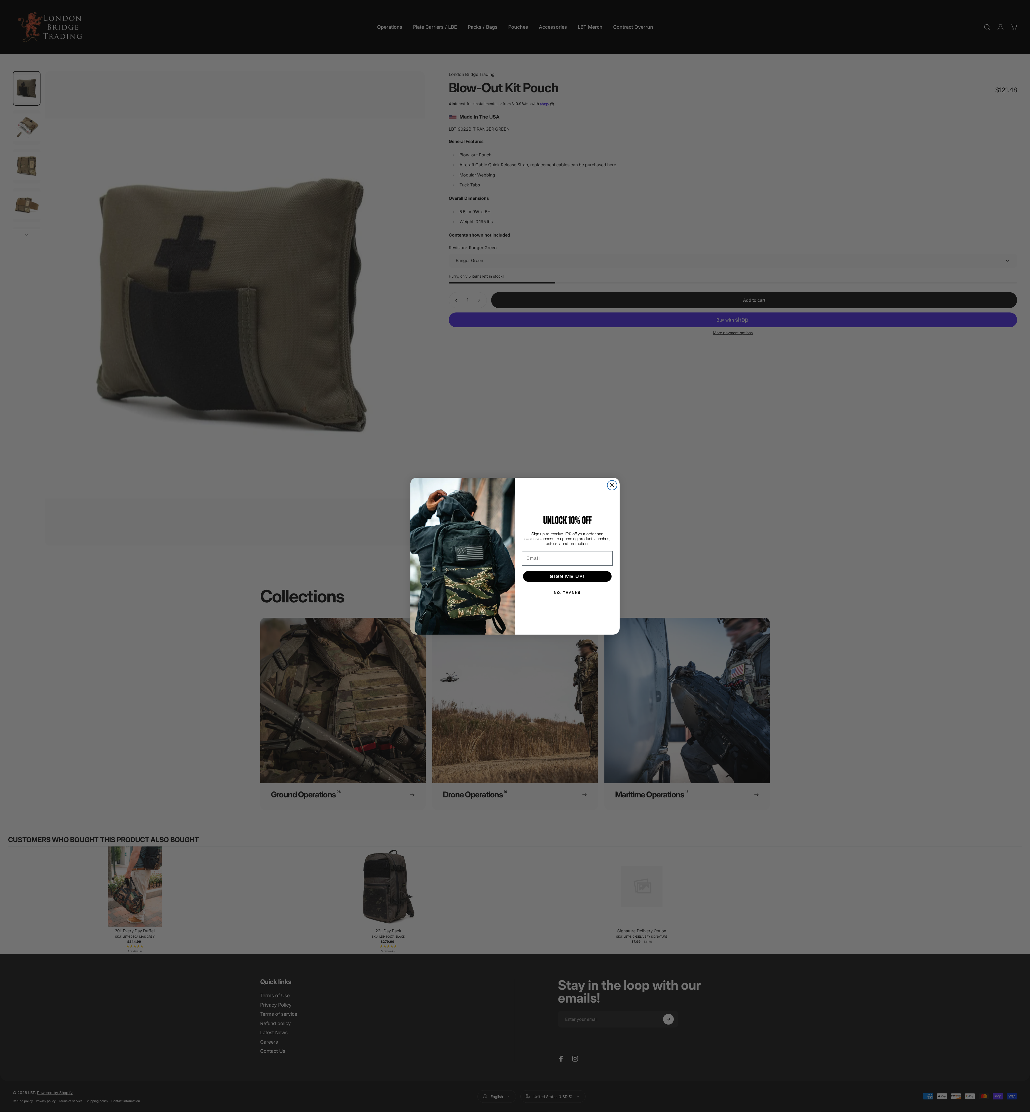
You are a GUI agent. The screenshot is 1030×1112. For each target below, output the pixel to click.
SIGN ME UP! (567, 576)
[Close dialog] (612, 485)
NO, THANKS (567, 592)
